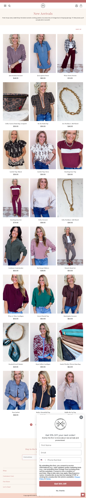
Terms (48, 479)
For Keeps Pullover (43, 268)
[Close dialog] (81, 417)
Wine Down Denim (70, 76)
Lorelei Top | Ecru (43, 172)
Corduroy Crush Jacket (15, 268)
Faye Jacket (16, 412)
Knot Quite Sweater (70, 316)
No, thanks (60, 490)
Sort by (78, 29)
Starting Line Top (70, 172)
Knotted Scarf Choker (16, 364)
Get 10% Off (60, 483)
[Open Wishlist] (83, 495)
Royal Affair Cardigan (43, 364)
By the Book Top (43, 124)
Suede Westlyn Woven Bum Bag (70, 364)
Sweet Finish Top (43, 316)
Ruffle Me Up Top (70, 412)
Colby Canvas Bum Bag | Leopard (16, 124)
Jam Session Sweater (16, 76)
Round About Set (70, 268)
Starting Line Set (16, 220)
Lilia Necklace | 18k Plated (70, 220)
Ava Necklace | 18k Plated (70, 124)
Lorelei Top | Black (16, 172)
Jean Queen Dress (43, 76)
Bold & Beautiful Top (43, 412)
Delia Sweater (43, 220)
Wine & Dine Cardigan (16, 316)
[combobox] (43, 459)
